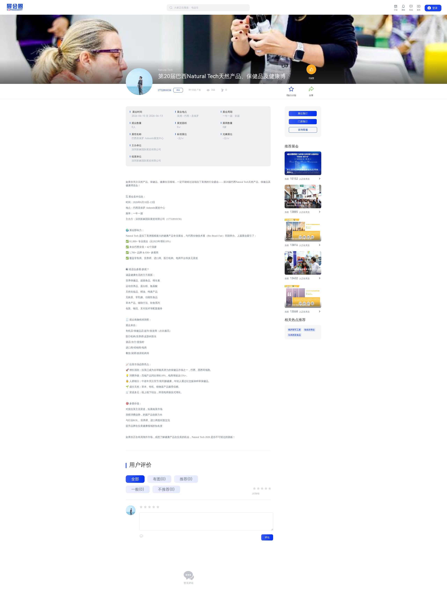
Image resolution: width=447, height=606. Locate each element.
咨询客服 (303, 129)
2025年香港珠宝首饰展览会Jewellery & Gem (299, 204)
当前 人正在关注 (297, 178)
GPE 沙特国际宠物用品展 (298, 305)
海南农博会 (309, 330)
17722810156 (164, 90)
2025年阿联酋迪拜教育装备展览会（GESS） (302, 270)
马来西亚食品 (294, 335)
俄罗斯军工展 (294, 330)
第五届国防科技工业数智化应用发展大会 (302, 171)
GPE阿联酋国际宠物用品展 (299, 238)
